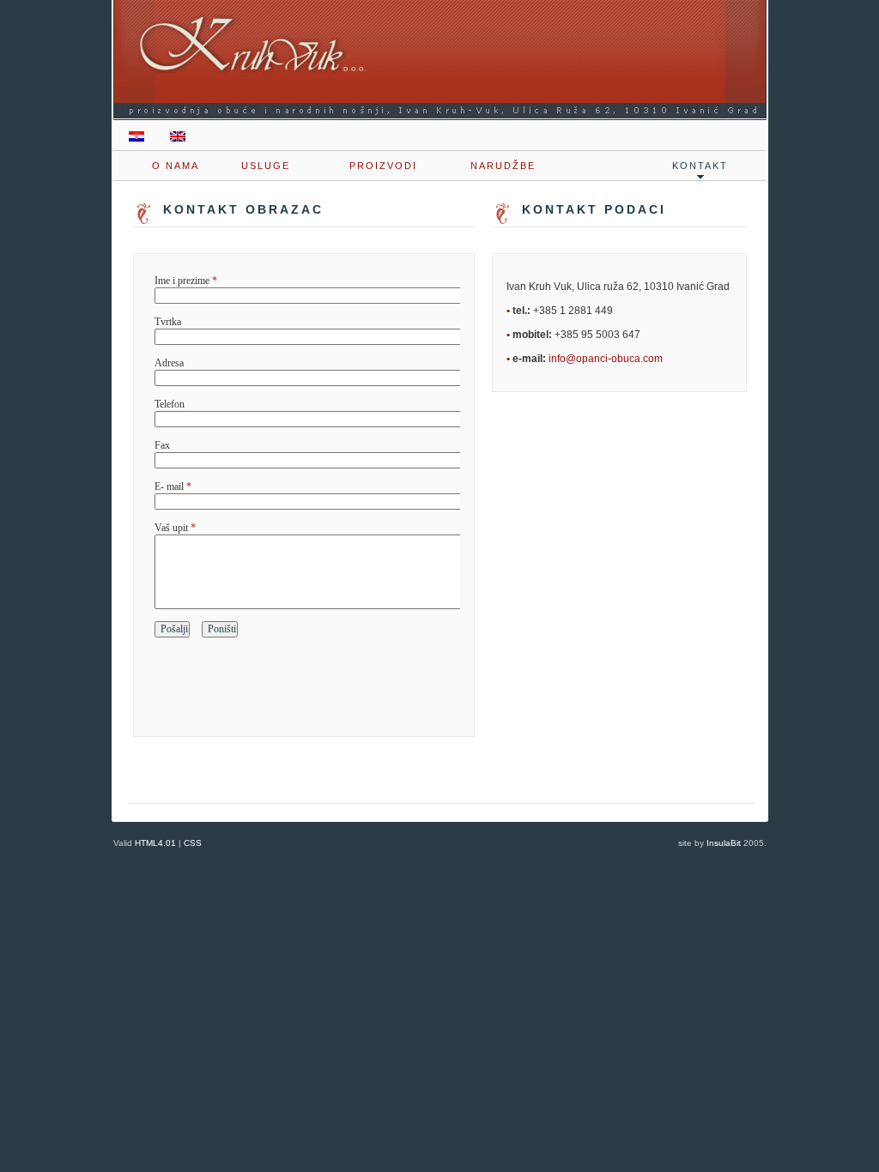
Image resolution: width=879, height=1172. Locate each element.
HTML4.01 (155, 843)
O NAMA (175, 165)
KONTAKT (700, 165)
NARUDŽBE (503, 165)
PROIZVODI (383, 165)
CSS (193, 843)
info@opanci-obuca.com (606, 359)
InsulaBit (723, 843)
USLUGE (265, 165)
